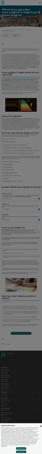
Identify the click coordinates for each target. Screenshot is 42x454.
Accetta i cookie (21, 451)
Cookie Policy (4, 446)
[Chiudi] (40, 426)
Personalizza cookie (21, 448)
